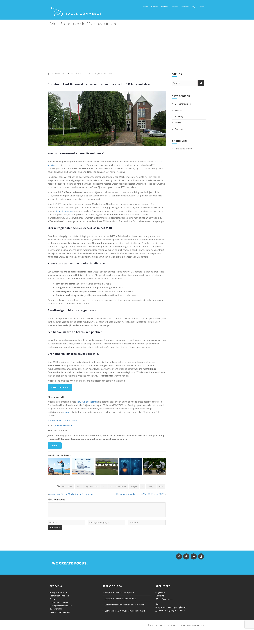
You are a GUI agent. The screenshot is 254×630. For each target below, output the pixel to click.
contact (66, 412)
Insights (134, 486)
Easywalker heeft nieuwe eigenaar (119, 592)
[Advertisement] (127, 47)
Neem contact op (60, 387)
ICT (104, 486)
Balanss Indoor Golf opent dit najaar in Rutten (124, 604)
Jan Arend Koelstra (63, 425)
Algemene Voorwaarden (189, 625)
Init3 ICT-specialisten (87, 401)
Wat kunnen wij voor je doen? (62, 420)
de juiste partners (64, 211)
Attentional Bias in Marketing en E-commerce (71, 494)
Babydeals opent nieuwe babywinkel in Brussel (125, 611)
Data (78, 486)
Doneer (54, 445)
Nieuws (111, 74)
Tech (161, 486)
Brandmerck (67, 486)
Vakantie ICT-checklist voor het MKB (120, 598)
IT (142, 486)
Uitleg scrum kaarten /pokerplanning (170, 607)
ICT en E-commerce (164, 599)
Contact (53, 599)
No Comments (77, 74)
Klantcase (93, 74)
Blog (157, 604)
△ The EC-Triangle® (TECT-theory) (170, 610)
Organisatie (180, 129)
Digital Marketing (91, 486)
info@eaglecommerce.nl (62, 605)
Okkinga (151, 486)
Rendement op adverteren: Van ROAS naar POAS (140, 494)
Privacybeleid (163, 625)
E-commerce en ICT (183, 104)
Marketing (102, 74)
